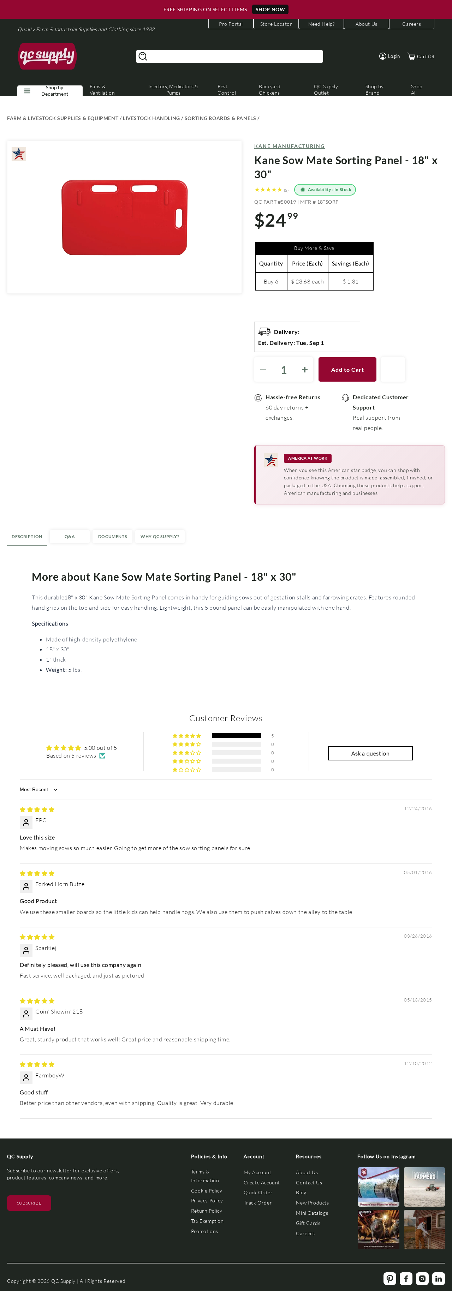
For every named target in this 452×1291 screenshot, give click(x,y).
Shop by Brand (374, 89)
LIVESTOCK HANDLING (151, 118)
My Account (258, 1172)
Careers (305, 1233)
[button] (389, 56)
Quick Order (258, 1192)
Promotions (204, 1231)
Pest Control (227, 89)
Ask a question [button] (370, 753)
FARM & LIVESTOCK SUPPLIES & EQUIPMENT (62, 118)
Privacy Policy (207, 1200)
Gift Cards (308, 1223)
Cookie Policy (206, 1191)
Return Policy (206, 1211)
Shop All (416, 89)
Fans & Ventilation (102, 89)
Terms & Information (205, 1176)
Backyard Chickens (270, 89)
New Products (312, 1203)
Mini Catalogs (312, 1213)
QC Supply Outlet (326, 89)
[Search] (143, 56)
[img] (37, 809)
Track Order (258, 1203)
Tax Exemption (207, 1221)
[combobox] (229, 56)
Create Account (262, 1182)
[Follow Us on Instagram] (378, 1188)
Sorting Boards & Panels (220, 118)
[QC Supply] (47, 56)
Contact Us (309, 1182)
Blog (301, 1192)
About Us (307, 1172)
